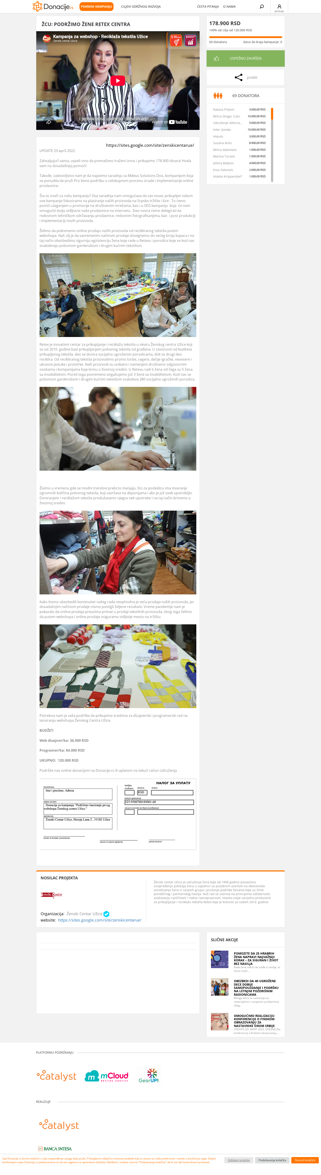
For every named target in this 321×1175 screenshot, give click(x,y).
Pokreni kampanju (96, 6)
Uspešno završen (246, 58)
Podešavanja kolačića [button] (272, 1160)
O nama (229, 6)
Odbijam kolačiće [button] (239, 1160)
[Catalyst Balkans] (56, 1073)
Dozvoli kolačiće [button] (305, 1160)
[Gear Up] (149, 1073)
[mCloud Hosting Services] (106, 1073)
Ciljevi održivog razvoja (141, 6)
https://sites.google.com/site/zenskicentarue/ (150, 145)
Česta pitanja (208, 6)
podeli (252, 77)
